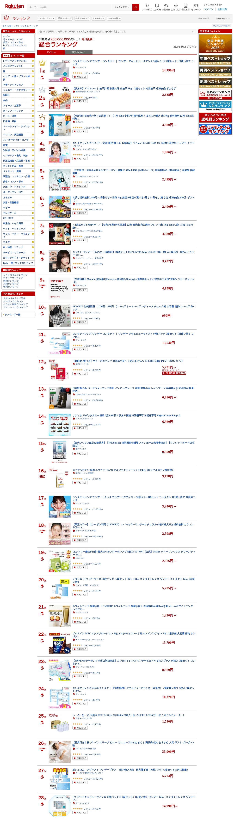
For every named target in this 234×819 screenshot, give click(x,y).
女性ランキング (82, 18)
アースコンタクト (83, 803)
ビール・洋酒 (9, 116)
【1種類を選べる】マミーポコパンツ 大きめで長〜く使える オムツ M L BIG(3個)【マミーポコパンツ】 (128, 361)
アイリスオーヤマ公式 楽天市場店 (89, 231)
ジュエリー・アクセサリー (16, 90)
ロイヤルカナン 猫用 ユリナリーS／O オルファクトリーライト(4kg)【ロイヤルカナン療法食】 (123, 470)
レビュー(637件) (92, 127)
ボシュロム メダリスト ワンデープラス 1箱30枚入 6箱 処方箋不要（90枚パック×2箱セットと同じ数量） (130, 769)
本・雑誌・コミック (13, 247)
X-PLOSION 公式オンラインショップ (90, 640)
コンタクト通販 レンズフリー (88, 585)
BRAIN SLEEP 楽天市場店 (86, 749)
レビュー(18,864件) (93, 209)
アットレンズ (81, 67)
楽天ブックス (81, 285)
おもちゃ (7, 197)
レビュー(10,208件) (93, 400)
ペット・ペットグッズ (14, 228)
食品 (5, 100)
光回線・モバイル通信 (14, 150)
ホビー (6, 36)
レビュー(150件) (92, 318)
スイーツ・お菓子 (12, 105)
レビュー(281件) (92, 618)
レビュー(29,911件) (93, 264)
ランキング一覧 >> (221, 26)
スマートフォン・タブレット (16, 128)
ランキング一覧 (12, 314)
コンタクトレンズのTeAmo (86, 149)
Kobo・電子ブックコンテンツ (18, 263)
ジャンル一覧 (204, 18)
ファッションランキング (15, 307)
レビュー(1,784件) (92, 591)
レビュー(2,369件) (92, 645)
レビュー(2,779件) (92, 479)
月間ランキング (11, 283)
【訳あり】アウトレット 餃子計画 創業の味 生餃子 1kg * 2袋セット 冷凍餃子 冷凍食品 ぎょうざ (124, 88)
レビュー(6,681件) (92, 236)
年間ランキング (11, 286)
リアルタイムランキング (15, 275)
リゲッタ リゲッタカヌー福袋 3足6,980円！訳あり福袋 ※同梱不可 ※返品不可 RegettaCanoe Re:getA (126, 415)
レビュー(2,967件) (92, 424)
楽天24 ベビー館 (82, 364)
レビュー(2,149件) (92, 754)
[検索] (135, 7)
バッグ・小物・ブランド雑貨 (16, 78)
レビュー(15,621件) (93, 779)
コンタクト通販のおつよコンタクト (89, 773)
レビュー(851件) (92, 672)
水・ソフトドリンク (13, 111)
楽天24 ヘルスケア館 (84, 718)
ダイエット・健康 (12, 171)
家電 (5, 145)
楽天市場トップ (10, 26)
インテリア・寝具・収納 (15, 155)
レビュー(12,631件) (93, 509)
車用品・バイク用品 (13, 223)
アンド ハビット (82, 612)
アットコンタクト (83, 503)
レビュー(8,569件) (92, 370)
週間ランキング (11, 281)
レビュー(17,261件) (93, 182)
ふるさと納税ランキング (15, 304)
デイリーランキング (13, 277)
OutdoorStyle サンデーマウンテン (88, 394)
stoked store (80, 558)
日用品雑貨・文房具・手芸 (16, 160)
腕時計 (6, 95)
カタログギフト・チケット (16, 257)
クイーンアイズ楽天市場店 (86, 531)
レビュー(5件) (90, 97)
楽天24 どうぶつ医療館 (85, 473)
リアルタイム (98, 18)
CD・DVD (8, 218)
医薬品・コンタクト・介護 (16, 176)
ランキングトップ (46, 18)
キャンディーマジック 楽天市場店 (89, 258)
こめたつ (79, 122)
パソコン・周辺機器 (13, 134)
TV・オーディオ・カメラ (15, 139)
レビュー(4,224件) (92, 563)
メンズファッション (13, 66)
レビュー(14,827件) (93, 155)
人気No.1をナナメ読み (14, 298)
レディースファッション (15, 45)
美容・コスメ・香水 (13, 42)
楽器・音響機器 (11, 202)
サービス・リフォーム (14, 252)
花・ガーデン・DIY (12, 39)
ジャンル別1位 (114, 18)
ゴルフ (6, 242)
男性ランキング (64, 18)
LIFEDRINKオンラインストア (87, 176)
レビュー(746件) (92, 73)
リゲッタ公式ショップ (84, 419)
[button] (157, 7)
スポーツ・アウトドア (14, 187)
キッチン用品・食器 (13, 166)
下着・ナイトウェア (13, 84)
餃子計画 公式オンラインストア (88, 92)
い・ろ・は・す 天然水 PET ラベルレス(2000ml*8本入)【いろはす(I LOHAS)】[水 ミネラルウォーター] (128, 715)
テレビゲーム (9, 213)
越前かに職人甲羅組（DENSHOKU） (90, 204)
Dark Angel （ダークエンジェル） (88, 313)
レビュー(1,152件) (92, 724)
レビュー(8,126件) (92, 345)
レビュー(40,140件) (93, 536)
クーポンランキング (13, 301)
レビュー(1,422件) (92, 809)
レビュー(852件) (92, 700)
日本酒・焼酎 (9, 121)
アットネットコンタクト (85, 667)
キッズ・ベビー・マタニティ (16, 235)
